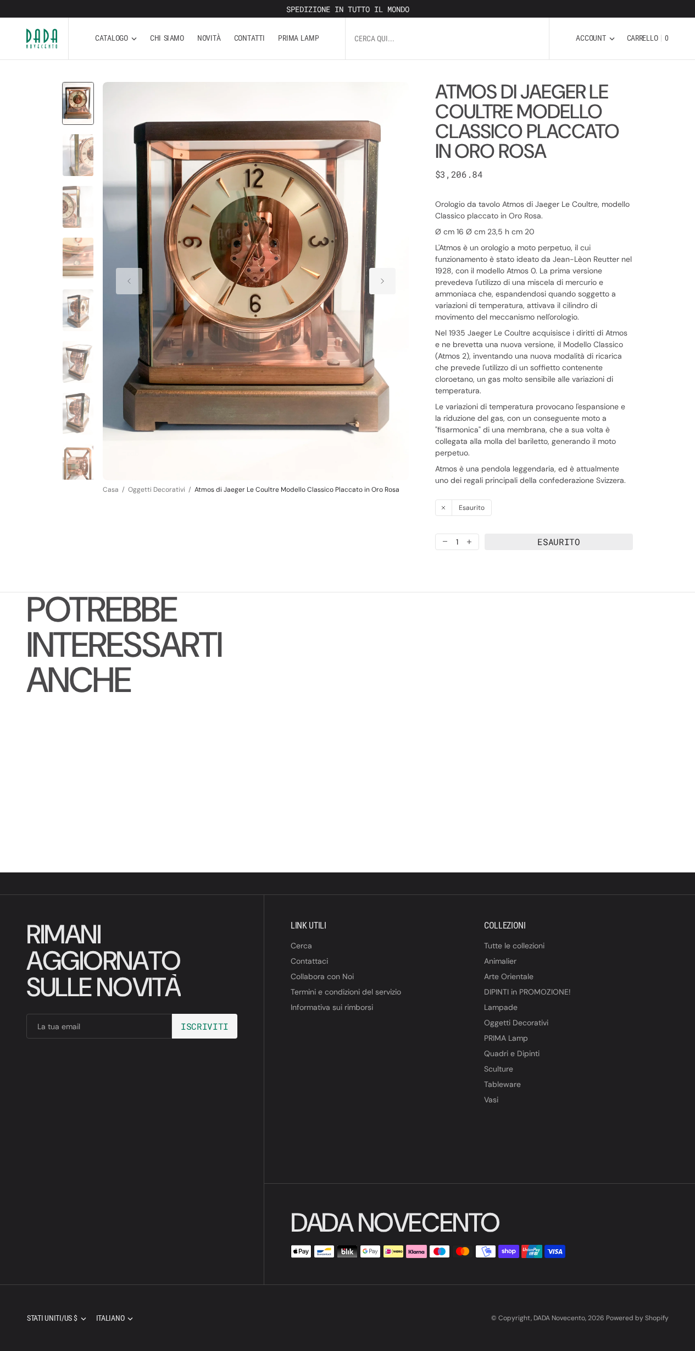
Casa (111, 489)
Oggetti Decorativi (156, 489)
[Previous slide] (129, 281)
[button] (595, 38)
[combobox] (447, 38)
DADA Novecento (559, 1318)
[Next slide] (382, 281)
